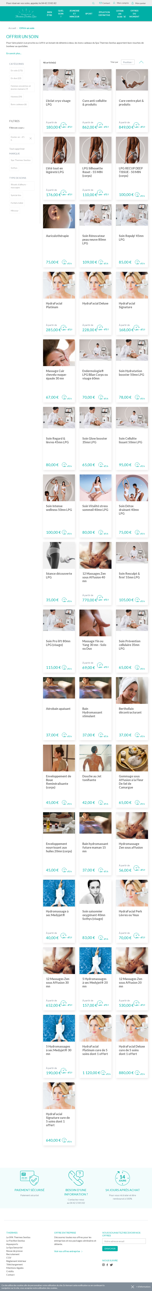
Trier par (114, 62)
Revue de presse (14, 1250)
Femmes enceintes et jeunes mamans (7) (21, 87)
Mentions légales (15, 1267)
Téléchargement (14, 1264)
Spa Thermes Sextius (21, 160)
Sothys (14, 168)
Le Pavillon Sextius (15, 1240)
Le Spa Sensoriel (14, 1247)
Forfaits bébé (17, 203)
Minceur (14, 210)
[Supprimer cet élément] (30, 138)
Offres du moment (134, 13)
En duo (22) (16, 78)
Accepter (132, 1287)
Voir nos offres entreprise (67, 1251)
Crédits (10, 1271)
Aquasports (12, 1244)
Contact (106, 3)
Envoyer (109, 1248)
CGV (8, 1257)
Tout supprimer (17, 148)
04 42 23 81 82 (48, 3)
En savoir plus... (13, 53)
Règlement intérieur (16, 1261)
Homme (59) (16, 96)
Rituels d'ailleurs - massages (19, 186)
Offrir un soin (120, 14)
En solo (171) (17, 70)
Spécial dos (16, 195)
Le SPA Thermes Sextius (18, 1237)
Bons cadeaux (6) (19, 104)
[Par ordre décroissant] (141, 62)
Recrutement (12, 1254)
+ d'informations (143, 1287)
